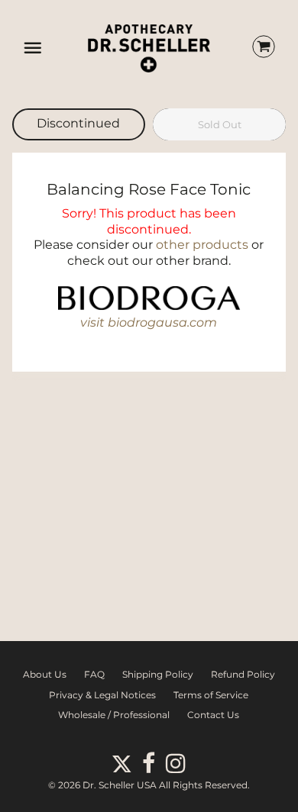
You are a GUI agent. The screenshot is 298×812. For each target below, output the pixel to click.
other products (202, 244)
